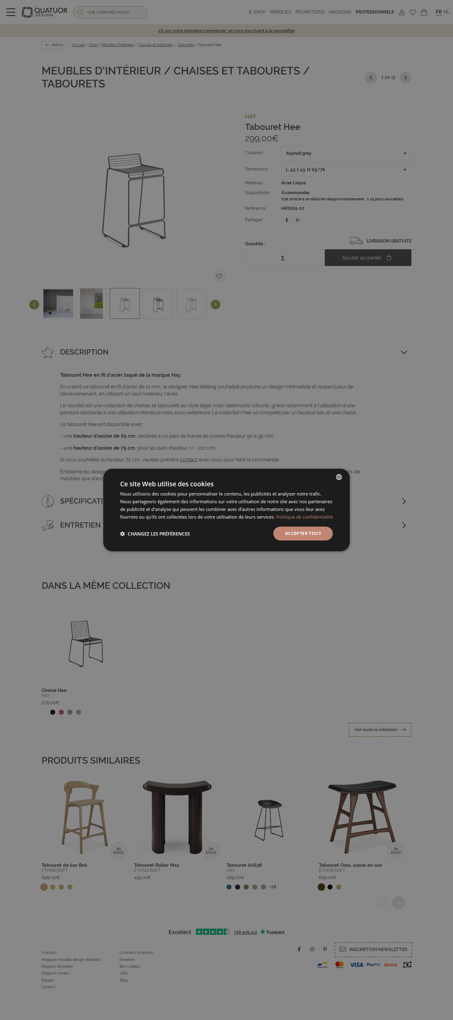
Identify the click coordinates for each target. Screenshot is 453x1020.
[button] (155, 533)
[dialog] (226, 510)
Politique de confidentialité (304, 517)
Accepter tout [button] (303, 533)
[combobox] (339, 477)
